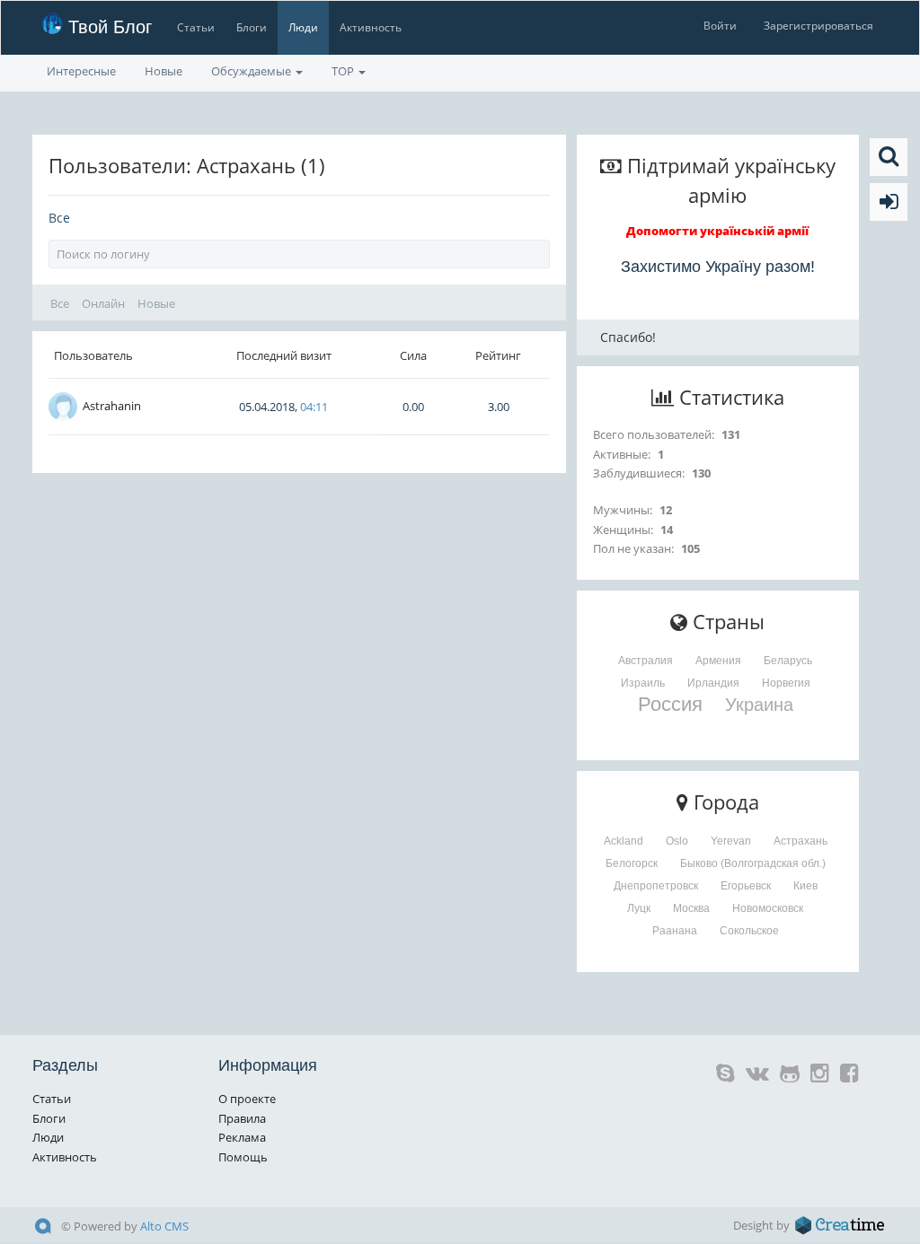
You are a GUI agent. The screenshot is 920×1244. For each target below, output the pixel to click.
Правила (242, 1118)
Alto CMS (164, 1226)
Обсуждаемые (252, 71)
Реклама (242, 1137)
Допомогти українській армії (717, 231)
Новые (163, 71)
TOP (344, 71)
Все (59, 217)
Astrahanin (112, 406)
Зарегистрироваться (818, 25)
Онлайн (103, 303)
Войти (720, 25)
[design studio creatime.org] (840, 1225)
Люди (303, 27)
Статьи (196, 27)
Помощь (243, 1157)
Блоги (251, 27)
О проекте (247, 1099)
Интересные (81, 71)
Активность (371, 27)
